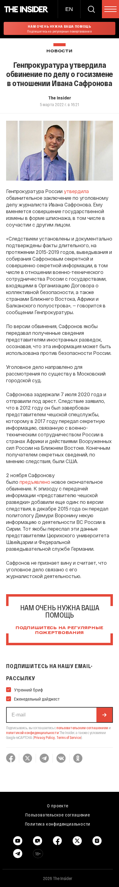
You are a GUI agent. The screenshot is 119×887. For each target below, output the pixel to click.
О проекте (57, 805)
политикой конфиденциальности (32, 732)
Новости (59, 51)
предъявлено (35, 482)
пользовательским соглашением (82, 728)
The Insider (59, 97)
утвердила (76, 191)
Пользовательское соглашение (57, 814)
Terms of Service (68, 737)
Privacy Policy (44, 737)
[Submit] (104, 715)
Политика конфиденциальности (58, 823)
